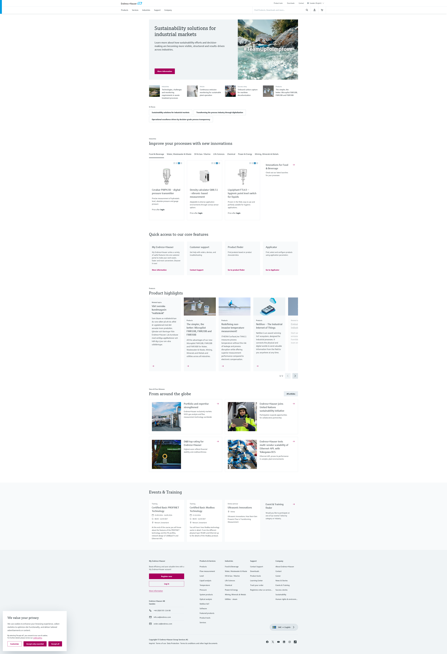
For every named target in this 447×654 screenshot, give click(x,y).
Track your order (256, 585)
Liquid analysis (205, 580)
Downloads (291, 3)
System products (206, 594)
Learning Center (256, 580)
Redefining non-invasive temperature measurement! (232, 328)
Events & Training (283, 585)
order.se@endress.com (163, 624)
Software (203, 608)
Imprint (152, 643)
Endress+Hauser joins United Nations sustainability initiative (272, 407)
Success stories (282, 590)
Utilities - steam (231, 599)
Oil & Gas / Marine (232, 576)
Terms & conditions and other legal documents (198, 643)
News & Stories (282, 580)
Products (203, 566)
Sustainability (281, 594)
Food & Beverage (232, 566)
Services (203, 622)
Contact (301, 3)
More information (156, 591)
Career (278, 576)
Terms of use (161, 643)
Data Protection (173, 643)
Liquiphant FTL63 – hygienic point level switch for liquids (242, 193)
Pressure (203, 590)
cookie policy (37, 638)
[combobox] (317, 3)
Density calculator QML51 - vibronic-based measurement (204, 193)
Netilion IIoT (204, 604)
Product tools (278, 3)
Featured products (207, 613)
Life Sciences (230, 580)
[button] (170, 112)
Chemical (228, 585)
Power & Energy (231, 590)
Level (202, 576)
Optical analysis (206, 599)
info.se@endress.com (162, 617)
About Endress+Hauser (285, 566)
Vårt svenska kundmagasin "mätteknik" (159, 310)
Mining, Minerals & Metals (235, 594)
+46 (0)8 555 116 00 (162, 610)
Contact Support (256, 566)
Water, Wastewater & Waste (236, 571)
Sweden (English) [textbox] (316, 3)
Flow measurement (207, 571)
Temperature (205, 585)
